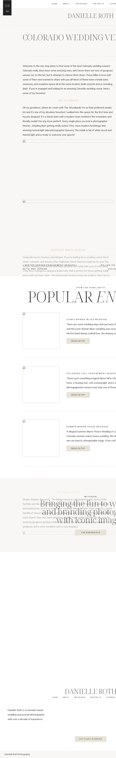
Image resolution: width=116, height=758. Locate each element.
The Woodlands (68, 100)
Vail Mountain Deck (68, 659)
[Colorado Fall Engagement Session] (41, 384)
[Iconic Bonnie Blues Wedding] (41, 330)
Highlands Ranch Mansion (68, 250)
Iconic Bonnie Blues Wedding (86, 319)
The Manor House (68, 492)
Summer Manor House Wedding (87, 426)
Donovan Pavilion (55, 680)
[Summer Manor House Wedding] (41, 438)
